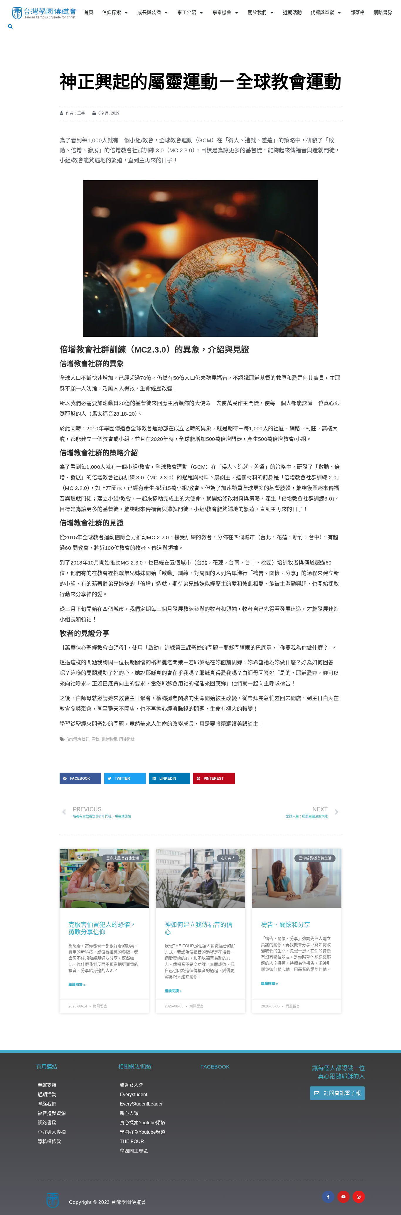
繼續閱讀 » (76, 985)
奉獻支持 (47, 1085)
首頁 (88, 12)
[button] (10, 26)
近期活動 (292, 12)
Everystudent (133, 1094)
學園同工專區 (134, 1150)
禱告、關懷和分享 (285, 924)
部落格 (358, 12)
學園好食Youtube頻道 (142, 1132)
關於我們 (257, 12)
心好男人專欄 (52, 1132)
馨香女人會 (131, 1085)
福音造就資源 (52, 1113)
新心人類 (129, 1113)
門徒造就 (126, 739)
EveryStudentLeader (141, 1103)
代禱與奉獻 (322, 12)
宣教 (95, 739)
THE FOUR (132, 1141)
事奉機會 (222, 12)
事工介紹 (186, 12)
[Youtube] (343, 1197)
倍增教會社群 (77, 739)
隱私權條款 (49, 1141)
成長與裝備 (149, 12)
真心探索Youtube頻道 (142, 1122)
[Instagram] (359, 1197)
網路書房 (382, 12)
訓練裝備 (109, 739)
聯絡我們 (47, 1103)
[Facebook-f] (328, 1197)
